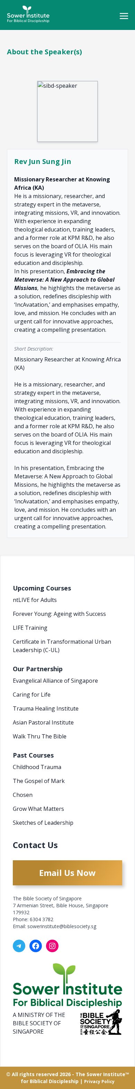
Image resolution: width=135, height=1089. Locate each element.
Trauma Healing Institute (46, 708)
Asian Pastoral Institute (43, 722)
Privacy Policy (99, 1081)
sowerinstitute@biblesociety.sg (61, 926)
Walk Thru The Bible (39, 736)
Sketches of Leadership (43, 822)
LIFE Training (30, 628)
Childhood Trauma (37, 767)
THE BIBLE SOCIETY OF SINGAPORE (39, 1023)
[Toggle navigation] (124, 15)
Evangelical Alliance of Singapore (55, 680)
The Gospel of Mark (39, 781)
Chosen (23, 795)
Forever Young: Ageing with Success (59, 614)
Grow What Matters (38, 809)
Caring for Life (32, 694)
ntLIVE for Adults (35, 600)
